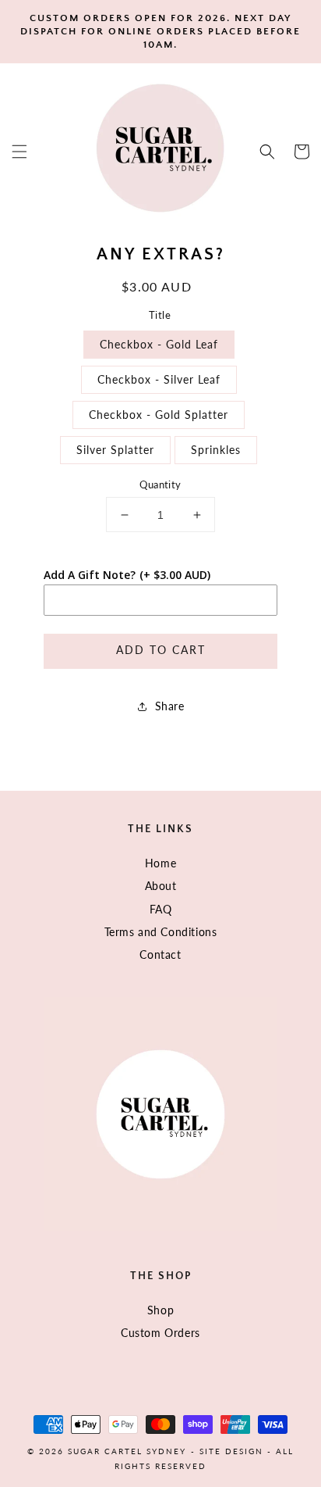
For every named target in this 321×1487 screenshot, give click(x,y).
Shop (160, 1310)
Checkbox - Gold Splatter (158, 414)
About (161, 885)
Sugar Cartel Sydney (127, 1451)
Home (160, 863)
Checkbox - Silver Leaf (158, 379)
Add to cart (161, 649)
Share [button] (170, 706)
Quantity (160, 484)
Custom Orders (160, 1332)
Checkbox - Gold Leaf (159, 344)
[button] (19, 151)
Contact (160, 954)
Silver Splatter (115, 449)
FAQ (161, 909)
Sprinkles (216, 449)
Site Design (231, 1451)
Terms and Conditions (160, 931)
